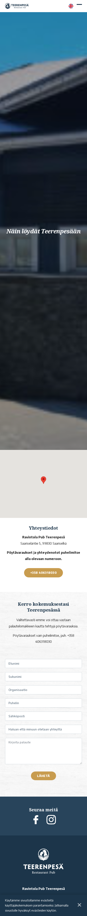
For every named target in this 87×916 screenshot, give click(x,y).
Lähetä (43, 776)
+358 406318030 (43, 572)
